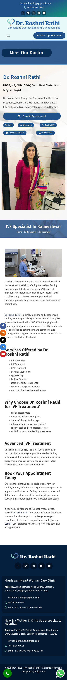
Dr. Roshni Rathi (12, 315)
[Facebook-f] (23, 13)
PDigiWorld (40, 671)
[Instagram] (33, 13)
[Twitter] (28, 13)
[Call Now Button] (7, 673)
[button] (8, 36)
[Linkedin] (38, 13)
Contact (8, 524)
